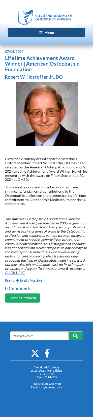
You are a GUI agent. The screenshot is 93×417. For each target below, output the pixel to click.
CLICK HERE (15, 273)
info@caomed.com (50, 387)
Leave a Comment (22, 298)
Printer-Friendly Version (23, 280)
